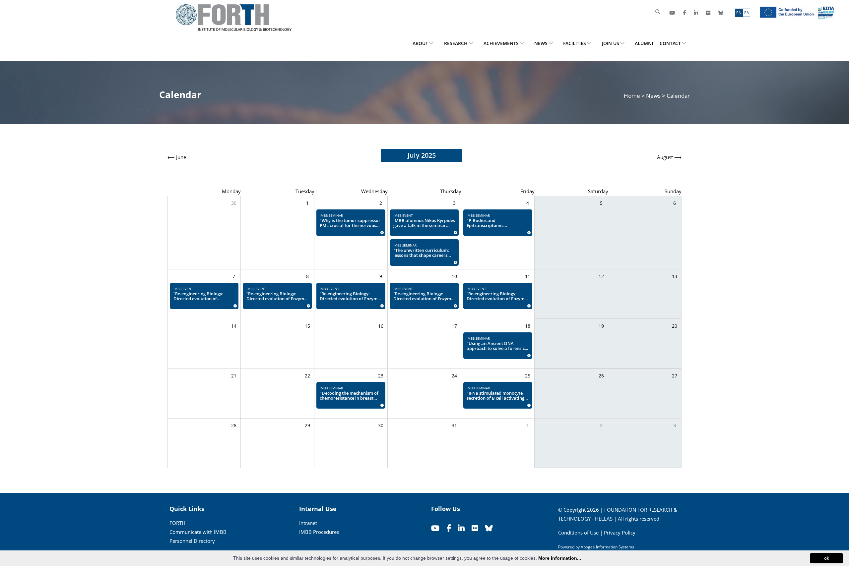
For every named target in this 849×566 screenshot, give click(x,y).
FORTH (177, 523)
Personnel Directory (192, 541)
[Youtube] (672, 12)
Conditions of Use (578, 532)
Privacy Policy (619, 532)
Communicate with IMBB (198, 532)
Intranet (308, 523)
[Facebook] (684, 12)
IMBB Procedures (319, 532)
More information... (559, 558)
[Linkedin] (696, 12)
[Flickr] (708, 12)
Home (632, 95)
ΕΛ (746, 13)
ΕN (739, 13)
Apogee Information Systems (607, 547)
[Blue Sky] (720, 12)
